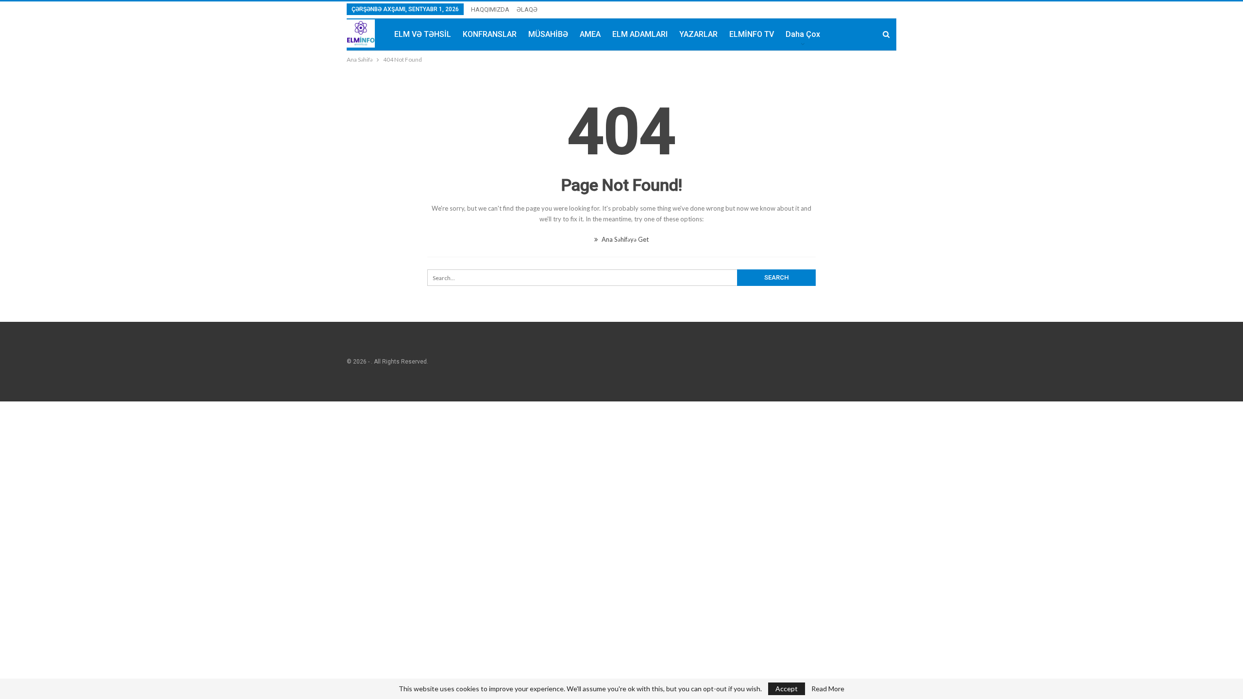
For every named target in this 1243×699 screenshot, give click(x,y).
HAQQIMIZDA (490, 9)
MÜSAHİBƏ (548, 34)
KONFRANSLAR (490, 34)
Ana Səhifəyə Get (624, 239)
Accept (786, 688)
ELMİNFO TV (751, 34)
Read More (827, 688)
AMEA (590, 34)
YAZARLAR (698, 34)
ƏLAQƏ (527, 9)
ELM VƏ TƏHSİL (422, 34)
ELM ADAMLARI (640, 34)
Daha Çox (803, 34)
